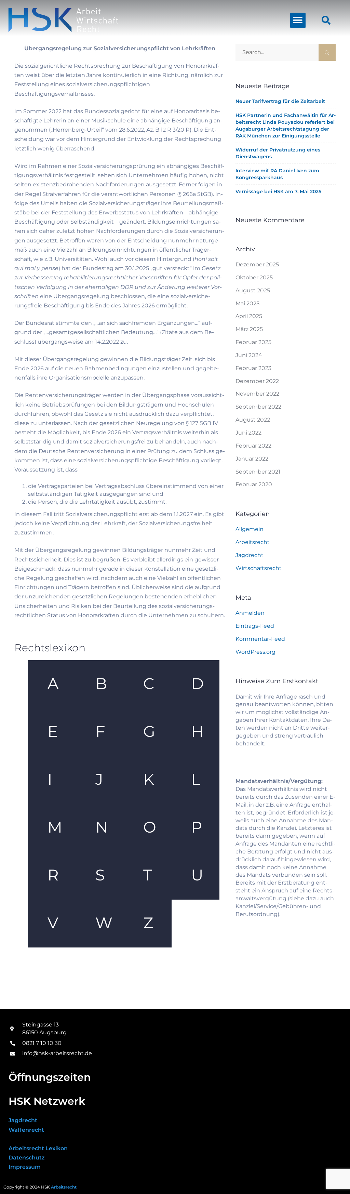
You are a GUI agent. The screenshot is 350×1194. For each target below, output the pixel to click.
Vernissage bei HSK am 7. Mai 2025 (278, 191)
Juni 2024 (248, 355)
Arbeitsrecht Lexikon (38, 1148)
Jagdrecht (249, 555)
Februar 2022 (253, 445)
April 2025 (248, 316)
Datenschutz (27, 1157)
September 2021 (257, 471)
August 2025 (252, 290)
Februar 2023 (253, 368)
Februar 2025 (253, 342)
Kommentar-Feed (260, 639)
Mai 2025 (247, 303)
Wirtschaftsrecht (258, 568)
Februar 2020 (253, 484)
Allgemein (249, 529)
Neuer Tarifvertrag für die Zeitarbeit (280, 101)
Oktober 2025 (254, 277)
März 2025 (249, 329)
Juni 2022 (248, 432)
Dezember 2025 (257, 264)
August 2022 (252, 419)
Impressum (25, 1167)
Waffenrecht (26, 1130)
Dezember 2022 (257, 381)
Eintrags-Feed (254, 626)
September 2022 (258, 406)
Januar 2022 (251, 458)
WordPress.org (255, 652)
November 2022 (257, 393)
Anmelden (250, 613)
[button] (298, 20)
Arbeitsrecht (252, 542)
